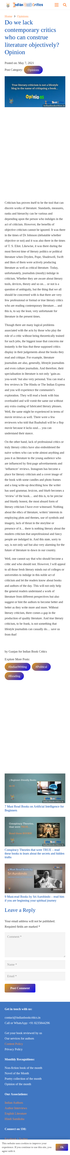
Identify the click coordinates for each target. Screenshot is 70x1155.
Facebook (11, 1139)
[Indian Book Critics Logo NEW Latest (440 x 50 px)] (24, 5)
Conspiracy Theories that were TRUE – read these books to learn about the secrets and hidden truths (34, 853)
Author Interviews (16, 1108)
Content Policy (14, 1043)
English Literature (16, 1113)
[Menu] (56, 5)
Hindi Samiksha (14, 1119)
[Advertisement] (35, 155)
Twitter (23, 1139)
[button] (65, 5)
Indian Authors (14, 1102)
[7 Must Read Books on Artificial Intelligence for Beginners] (35, 776)
